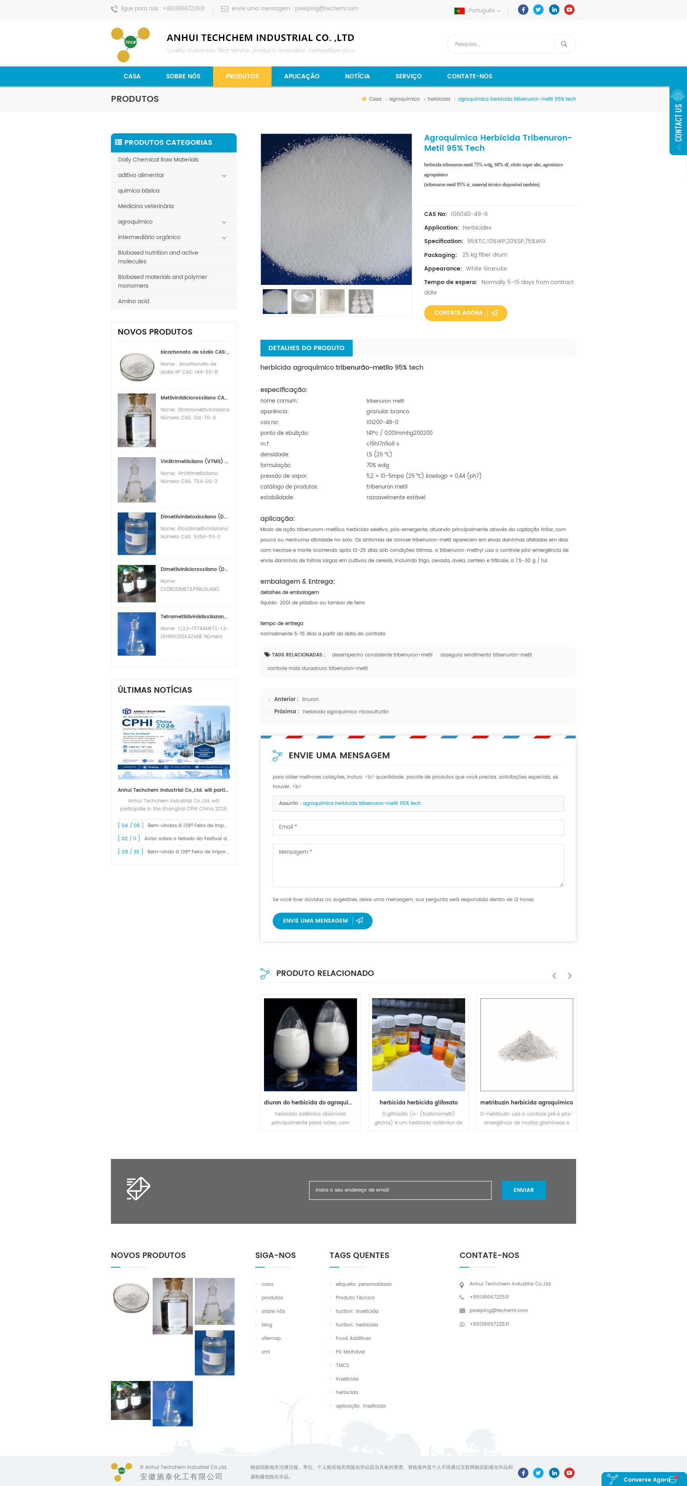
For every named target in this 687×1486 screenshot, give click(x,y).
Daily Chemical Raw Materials (158, 159)
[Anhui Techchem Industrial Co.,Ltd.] (234, 44)
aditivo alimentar (141, 175)
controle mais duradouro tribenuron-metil (318, 668)
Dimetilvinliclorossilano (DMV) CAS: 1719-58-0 (195, 569)
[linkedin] (554, 9)
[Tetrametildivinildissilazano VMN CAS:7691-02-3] (172, 1403)
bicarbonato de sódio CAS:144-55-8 (195, 352)
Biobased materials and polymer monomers (162, 281)
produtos (272, 1298)
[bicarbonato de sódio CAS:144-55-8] (131, 1296)
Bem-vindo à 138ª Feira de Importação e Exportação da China (221, 852)
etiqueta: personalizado (364, 1284)
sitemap (271, 1338)
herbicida (439, 99)
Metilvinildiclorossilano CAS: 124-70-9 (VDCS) (195, 398)
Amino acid (133, 301)
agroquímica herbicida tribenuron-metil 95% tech (362, 803)
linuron (310, 699)
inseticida (347, 1379)
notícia (357, 77)
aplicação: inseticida (361, 1406)
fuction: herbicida (357, 1325)
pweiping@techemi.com (327, 9)
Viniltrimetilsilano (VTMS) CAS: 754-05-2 (195, 461)
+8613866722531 (184, 9)
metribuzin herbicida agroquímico (526, 1103)
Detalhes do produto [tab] (306, 348)
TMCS (342, 1365)
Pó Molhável (350, 1352)
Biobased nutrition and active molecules (158, 257)
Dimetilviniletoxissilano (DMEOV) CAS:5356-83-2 (195, 517)
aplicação (302, 77)
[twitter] (538, 9)
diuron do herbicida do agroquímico (310, 1103)
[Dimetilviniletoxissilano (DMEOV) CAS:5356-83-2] (215, 1352)
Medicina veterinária (146, 206)
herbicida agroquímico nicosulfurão (346, 712)
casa (267, 1284)
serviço (409, 77)
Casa (132, 77)
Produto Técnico (355, 1298)
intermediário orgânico (149, 237)
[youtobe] (569, 9)
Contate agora (459, 312)
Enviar (524, 1190)
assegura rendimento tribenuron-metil (486, 655)
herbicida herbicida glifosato (419, 1103)
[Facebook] (523, 9)
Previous (552, 972)
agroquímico (404, 99)
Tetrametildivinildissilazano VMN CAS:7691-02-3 (195, 617)
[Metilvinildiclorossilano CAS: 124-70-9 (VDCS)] (172, 1306)
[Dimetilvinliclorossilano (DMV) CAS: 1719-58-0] (131, 1400)
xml (266, 1352)
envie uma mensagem (315, 920)
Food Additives (353, 1338)
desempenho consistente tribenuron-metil (382, 655)
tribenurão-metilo (363, 367)
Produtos (242, 77)
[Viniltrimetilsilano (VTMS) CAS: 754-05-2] (215, 1301)
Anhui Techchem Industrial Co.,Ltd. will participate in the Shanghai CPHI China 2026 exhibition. (174, 790)
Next (568, 972)
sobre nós (183, 77)
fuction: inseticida (357, 1311)
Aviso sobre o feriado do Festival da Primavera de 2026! (211, 839)
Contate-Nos (469, 77)
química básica (138, 190)
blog (267, 1325)
